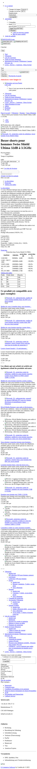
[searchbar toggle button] (6, 44)
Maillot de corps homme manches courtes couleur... (17, 381)
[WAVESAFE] (8, 39)
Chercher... (4, 74)
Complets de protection (16, 598)
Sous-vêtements (17, 587)
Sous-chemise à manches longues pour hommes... (16, 442)
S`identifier (6, 661)
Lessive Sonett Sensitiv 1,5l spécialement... (14, 348)
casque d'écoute (13, 641)
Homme (11, 589)
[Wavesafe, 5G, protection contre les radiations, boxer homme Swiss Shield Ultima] (18, 136)
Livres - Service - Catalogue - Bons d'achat (18, 65)
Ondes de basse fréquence (13, 59)
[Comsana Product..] (6, 671)
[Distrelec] (6, 675)
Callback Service (10, 696)
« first (6, 120)
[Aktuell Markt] (6, 666)
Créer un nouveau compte (21, 32)
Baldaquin (12, 619)
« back (7, 121)
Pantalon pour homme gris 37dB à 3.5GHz (14, 494)
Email (4, 659)
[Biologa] (6, 670)
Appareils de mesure (15, 639)
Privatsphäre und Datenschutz (14, 694)
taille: (2, 159)
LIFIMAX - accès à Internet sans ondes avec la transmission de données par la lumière (21, 648)
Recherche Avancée (15, 76)
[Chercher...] (24, 72)
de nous (17, 104)
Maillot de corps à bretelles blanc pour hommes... (16, 306)
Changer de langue (15, 9)
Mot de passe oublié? (19, 34)
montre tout (12, 573)
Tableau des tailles (10, 184)
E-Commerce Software (8, 767)
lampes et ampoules (15, 632)
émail (10, 24)
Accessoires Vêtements (16, 600)
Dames (11, 580)
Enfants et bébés (14, 605)
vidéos (7, 104)
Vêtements (8, 56)
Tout (6, 54)
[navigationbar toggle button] (7, 41)
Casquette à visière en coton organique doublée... (16, 528)
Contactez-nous (9, 687)
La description (9, 181)
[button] (9, 6)
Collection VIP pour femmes (17, 579)
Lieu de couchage (10, 58)
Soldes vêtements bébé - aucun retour (24, 609)
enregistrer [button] (8, 19)
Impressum (8, 685)
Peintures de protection (16, 625)
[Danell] (6, 673)
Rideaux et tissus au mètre (17, 623)
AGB (6, 692)
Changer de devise (15, 11)
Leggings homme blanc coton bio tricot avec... (15, 465)
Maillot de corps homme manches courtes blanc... (16, 327)
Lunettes (15, 603)
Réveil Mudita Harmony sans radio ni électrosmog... (17, 407)
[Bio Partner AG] (6, 668)
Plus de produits (6, 680)
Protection (8, 183)
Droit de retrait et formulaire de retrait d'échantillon (20, 691)
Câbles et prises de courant (17, 630)
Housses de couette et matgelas (18, 621)
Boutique (12, 104)
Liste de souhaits (10, 36)
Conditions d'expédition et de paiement (17, 689)
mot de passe (13, 26)
